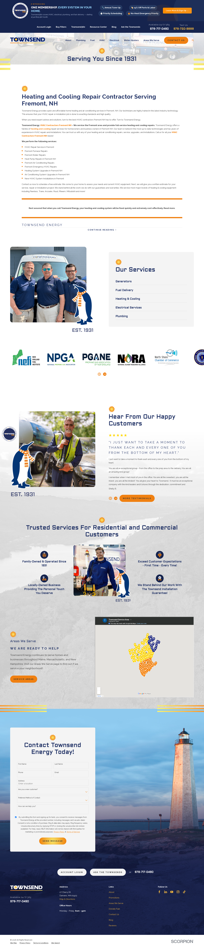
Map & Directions (67, 899)
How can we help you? (27, 806)
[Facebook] (159, 891)
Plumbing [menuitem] (80, 40)
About (111, 892)
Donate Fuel (114, 909)
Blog (114, 27)
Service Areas (24, 679)
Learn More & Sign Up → (177, 10)
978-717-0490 (159, 29)
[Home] (27, 40)
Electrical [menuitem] (114, 40)
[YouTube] (171, 891)
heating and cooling (41, 129)
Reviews (113, 925)
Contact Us (176, 40)
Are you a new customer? (28, 789)
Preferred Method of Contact (29, 798)
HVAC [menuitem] (102, 40)
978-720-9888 (184, 29)
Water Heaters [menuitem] (131, 40)
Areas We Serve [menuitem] (151, 40)
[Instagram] (178, 891)
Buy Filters (61, 27)
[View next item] (104, 374)
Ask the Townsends (130, 27)
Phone (20, 772)
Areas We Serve (116, 903)
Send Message (53, 841)
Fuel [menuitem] (92, 40)
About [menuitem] (68, 40)
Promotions (114, 897)
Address (21, 781)
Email (57, 772)
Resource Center (98, 27)
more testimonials (137, 498)
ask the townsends (108, 872)
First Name (22, 764)
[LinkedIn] (165, 891)
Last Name (59, 764)
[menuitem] (13, 942)
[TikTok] (184, 891)
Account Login (44, 27)
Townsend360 (78, 27)
